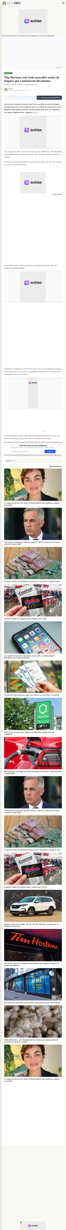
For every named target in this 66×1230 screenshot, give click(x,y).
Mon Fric (11, 88)
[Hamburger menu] (63, 3)
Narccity (13, 461)
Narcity (35, 112)
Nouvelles (8, 73)
